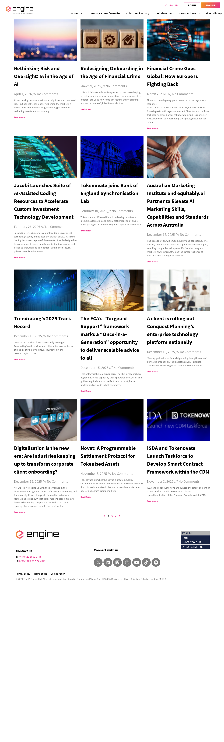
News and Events (189, 13)
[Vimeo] (117, 562)
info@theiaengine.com (31, 560)
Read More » (19, 117)
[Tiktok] (146, 562)
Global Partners (164, 13)
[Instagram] (127, 562)
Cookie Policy (58, 573)
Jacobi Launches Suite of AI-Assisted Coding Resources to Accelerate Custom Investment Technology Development (44, 201)
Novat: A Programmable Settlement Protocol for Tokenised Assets (108, 456)
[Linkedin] (107, 562)
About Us (76, 13)
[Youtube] (136, 562)
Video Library (213, 13)
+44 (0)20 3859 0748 (30, 556)
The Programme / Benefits (104, 13)
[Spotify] (156, 562)
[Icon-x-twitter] (98, 562)
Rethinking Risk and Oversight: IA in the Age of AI (43, 76)
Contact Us (171, 5)
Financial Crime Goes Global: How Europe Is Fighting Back (172, 76)
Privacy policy (23, 573)
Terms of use (40, 573)
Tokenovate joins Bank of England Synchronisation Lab (109, 193)
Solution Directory (137, 13)
